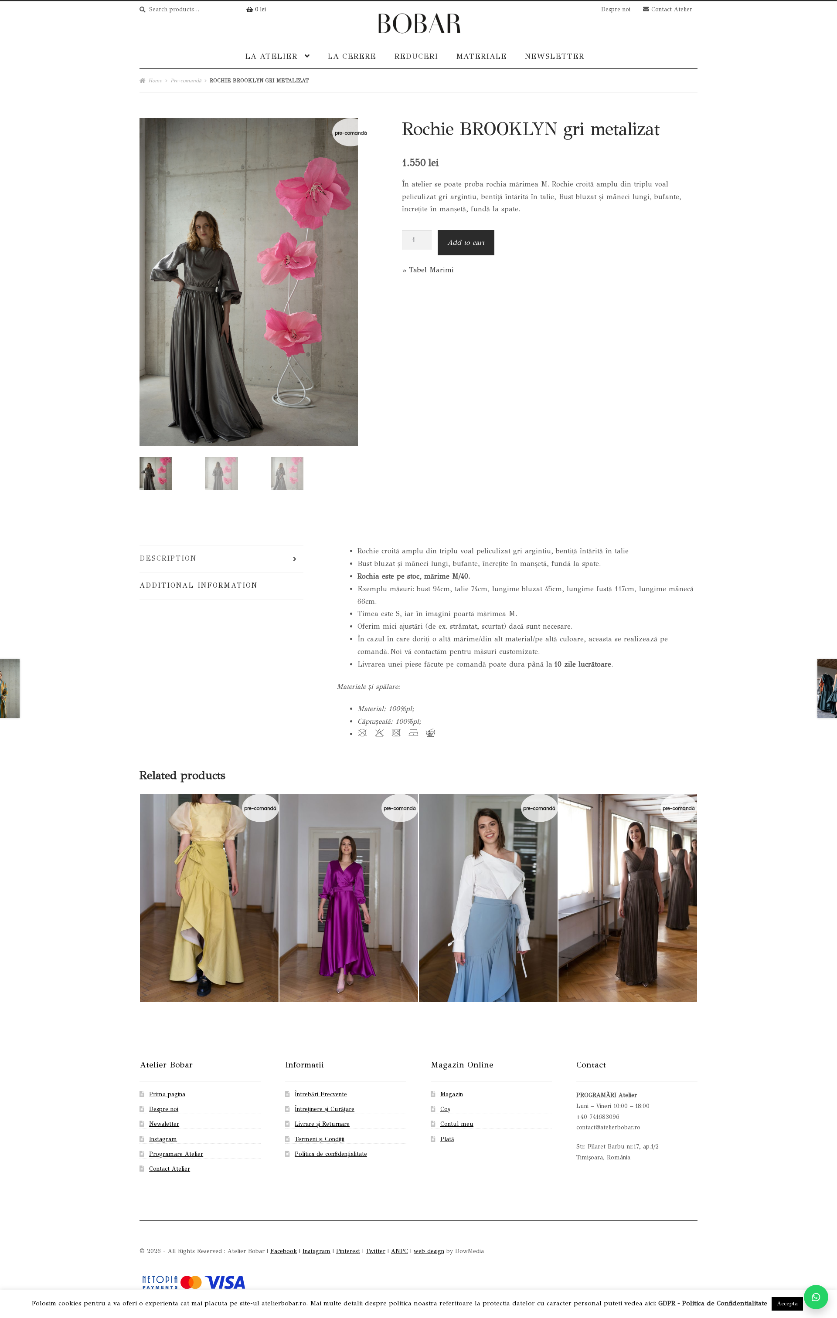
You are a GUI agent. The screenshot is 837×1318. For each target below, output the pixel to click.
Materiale (481, 56)
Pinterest (348, 1251)
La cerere (352, 56)
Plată (447, 1139)
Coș (445, 1109)
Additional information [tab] (199, 585)
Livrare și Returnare (322, 1124)
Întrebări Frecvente (321, 1094)
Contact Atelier (670, 9)
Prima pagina (167, 1094)
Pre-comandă (185, 81)
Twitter (375, 1251)
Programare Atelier (176, 1154)
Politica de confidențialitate (331, 1154)
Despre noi (615, 9)
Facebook (283, 1251)
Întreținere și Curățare (324, 1109)
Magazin (451, 1094)
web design (429, 1251)
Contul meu (456, 1124)
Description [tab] (168, 558)
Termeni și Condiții (319, 1139)
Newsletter (554, 56)
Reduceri (416, 56)
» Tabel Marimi (428, 270)
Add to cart (465, 242)
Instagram (163, 1139)
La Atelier (271, 56)
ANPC (399, 1251)
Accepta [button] (787, 1303)
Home (155, 81)
